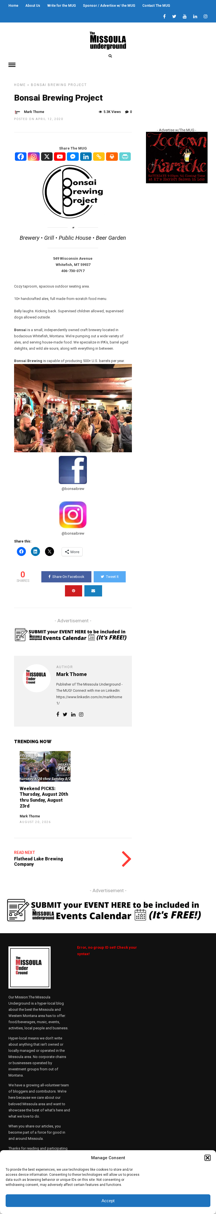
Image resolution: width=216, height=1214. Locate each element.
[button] (207, 1158)
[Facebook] (21, 156)
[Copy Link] (99, 156)
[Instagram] (206, 16)
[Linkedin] (195, 16)
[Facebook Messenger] (73, 156)
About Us (32, 6)
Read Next (24, 852)
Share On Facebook (68, 577)
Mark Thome (34, 112)
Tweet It (112, 577)
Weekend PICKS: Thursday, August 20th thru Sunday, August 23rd (44, 797)
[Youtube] (185, 16)
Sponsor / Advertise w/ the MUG (109, 6)
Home (13, 6)
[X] (47, 156)
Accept (108, 1200)
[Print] (112, 156)
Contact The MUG (156, 6)
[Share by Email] (93, 590)
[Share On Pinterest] (73, 590)
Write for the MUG (61, 6)
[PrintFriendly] (125, 156)
